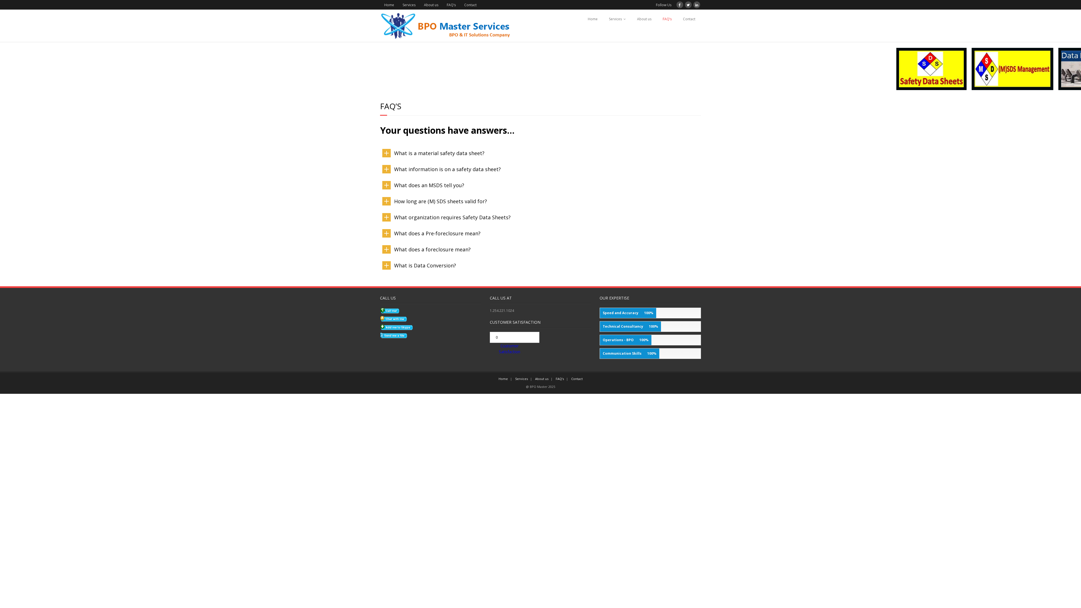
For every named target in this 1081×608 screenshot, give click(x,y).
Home (389, 5)
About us (431, 5)
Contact (470, 5)
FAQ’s (451, 5)
